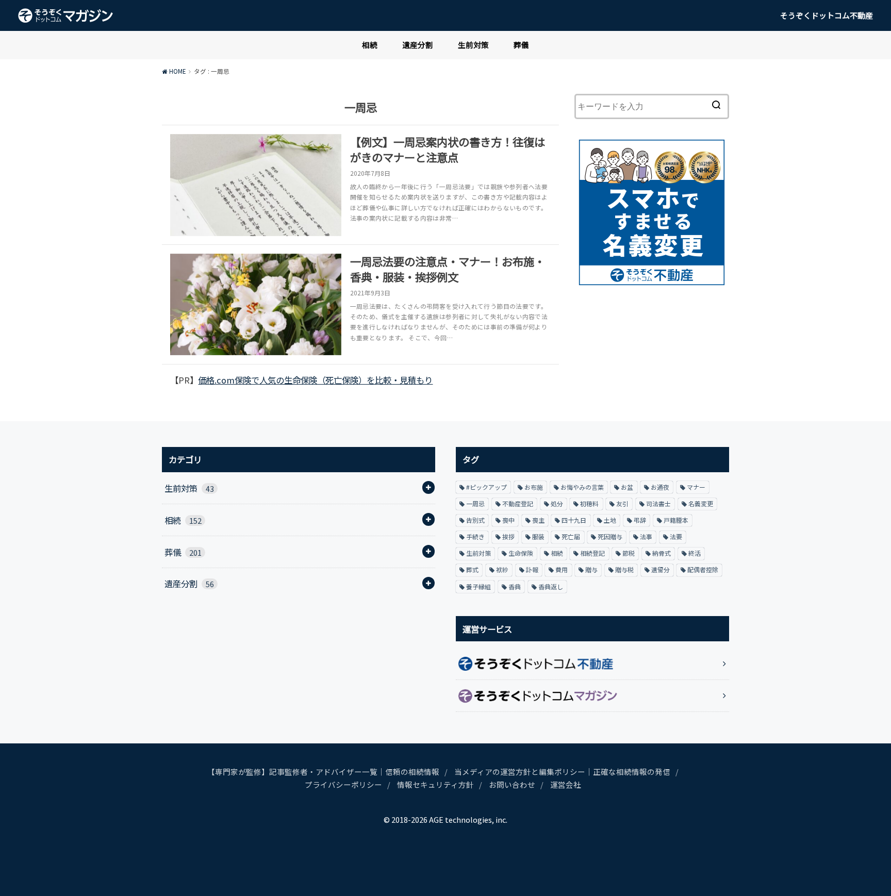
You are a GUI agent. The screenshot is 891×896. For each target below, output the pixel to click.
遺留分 (660, 569)
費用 (561, 569)
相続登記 (592, 553)
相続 (369, 44)
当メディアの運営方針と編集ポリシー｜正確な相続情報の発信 (562, 771)
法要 (676, 536)
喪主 (538, 520)
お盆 (627, 487)
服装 (538, 536)
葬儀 (521, 44)
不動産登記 (517, 503)
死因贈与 (610, 536)
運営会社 (565, 784)
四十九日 (574, 520)
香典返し (550, 586)
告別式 (475, 520)
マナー (696, 487)
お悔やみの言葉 (582, 487)
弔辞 (640, 520)
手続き (475, 536)
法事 (646, 536)
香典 (514, 586)
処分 (557, 503)
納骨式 (661, 553)
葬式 (472, 569)
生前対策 (473, 44)
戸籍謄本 (676, 520)
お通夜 (660, 487)
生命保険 (520, 553)
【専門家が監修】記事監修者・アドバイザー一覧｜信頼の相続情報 (323, 771)
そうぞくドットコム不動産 (826, 15)
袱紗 (502, 569)
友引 (622, 503)
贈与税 (624, 569)
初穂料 (589, 503)
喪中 (508, 520)
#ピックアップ (486, 487)
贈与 (591, 569)
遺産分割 (417, 44)
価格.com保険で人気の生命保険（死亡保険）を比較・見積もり (315, 380)
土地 (610, 520)
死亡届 (571, 536)
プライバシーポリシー (343, 784)
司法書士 (658, 503)
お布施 (533, 487)
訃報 (532, 569)
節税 (628, 553)
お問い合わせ (512, 784)
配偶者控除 (702, 569)
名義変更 (700, 503)
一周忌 (475, 503)
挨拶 (508, 536)
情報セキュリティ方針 (435, 784)
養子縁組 (478, 586)
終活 (694, 553)
